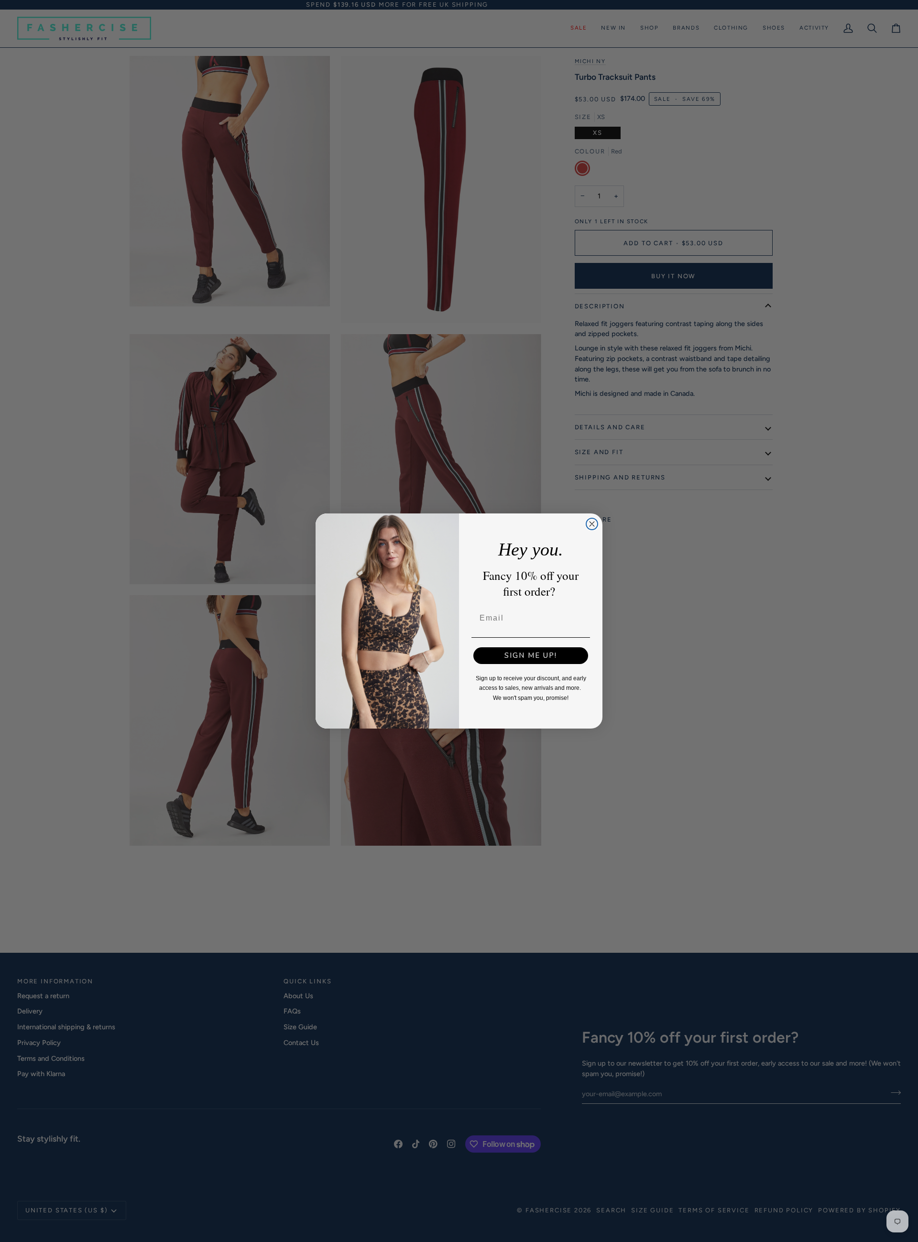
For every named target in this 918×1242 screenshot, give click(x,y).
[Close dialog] (592, 524)
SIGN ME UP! (530, 655)
